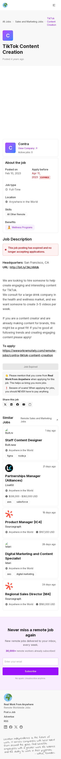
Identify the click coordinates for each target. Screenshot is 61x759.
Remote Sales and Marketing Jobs (36, 420)
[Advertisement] (30, 100)
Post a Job (9, 712)
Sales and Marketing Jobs (29, 21)
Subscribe (30, 671)
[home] (5, 5)
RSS (6, 721)
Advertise (9, 716)
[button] (54, 5)
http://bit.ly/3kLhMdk (24, 267)
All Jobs (7, 21)
